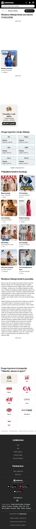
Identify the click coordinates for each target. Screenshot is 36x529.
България (27, 504)
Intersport (3, 335)
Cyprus (4, 506)
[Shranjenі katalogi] (26, 2)
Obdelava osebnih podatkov (18, 525)
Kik (11, 333)
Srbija (18, 508)
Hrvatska (15, 506)
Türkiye (23, 508)
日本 (24, 506)
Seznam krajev (18, 455)
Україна (28, 508)
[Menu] (33, 2)
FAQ (18, 445)
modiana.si (24, 311)
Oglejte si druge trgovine (17, 167)
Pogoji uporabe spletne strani (18, 521)
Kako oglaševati (18, 471)
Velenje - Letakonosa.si (9, 288)
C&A (17, 333)
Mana (13, 333)
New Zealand (6, 508)
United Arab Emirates (17, 504)
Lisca (23, 333)
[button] (29, 2)
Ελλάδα (9, 506)
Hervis (27, 333)
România (13, 508)
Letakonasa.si (22, 513)
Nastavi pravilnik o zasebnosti (18, 518)
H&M (20, 333)
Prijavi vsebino (18, 452)
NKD (8, 335)
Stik (18, 448)
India (20, 506)
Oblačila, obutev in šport (24, 330)
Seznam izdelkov (18, 458)
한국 (27, 506)
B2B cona (18, 474)
